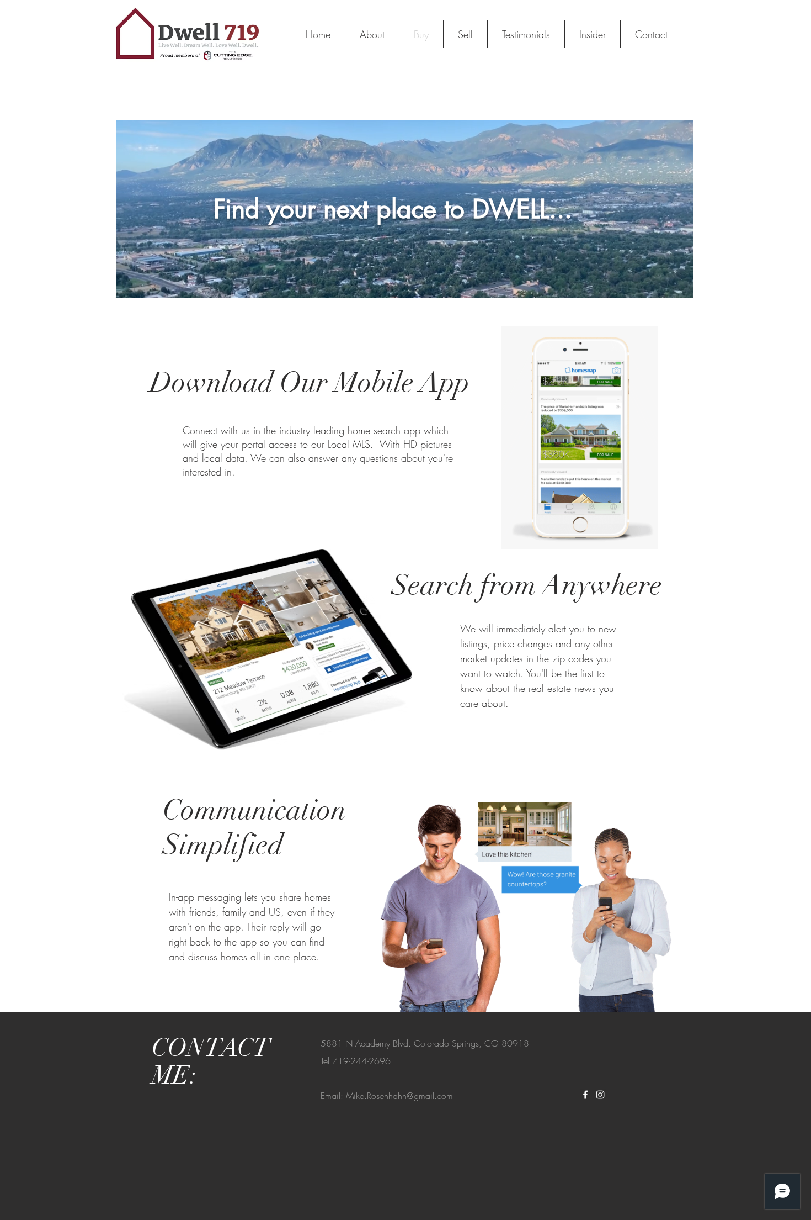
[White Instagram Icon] (600, 1094)
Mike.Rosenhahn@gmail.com (399, 1096)
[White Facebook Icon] (585, 1094)
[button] (679, 286)
